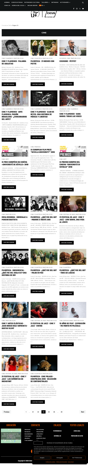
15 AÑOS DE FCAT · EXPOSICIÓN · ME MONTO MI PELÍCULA (72, 325)
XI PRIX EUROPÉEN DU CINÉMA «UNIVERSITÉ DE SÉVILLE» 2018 (15, 163)
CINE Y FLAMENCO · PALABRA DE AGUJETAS (14, 62)
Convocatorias (17, 2)
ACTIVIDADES (64, 2)
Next (82, 411)
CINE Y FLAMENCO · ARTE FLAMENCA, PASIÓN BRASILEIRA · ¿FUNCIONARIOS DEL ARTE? (14, 115)
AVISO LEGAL (77, 431)
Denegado (59, 457)
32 (38, 412)
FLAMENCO (9, 58)
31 (33, 412)
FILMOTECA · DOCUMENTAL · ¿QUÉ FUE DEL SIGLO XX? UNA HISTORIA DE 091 (14, 273)
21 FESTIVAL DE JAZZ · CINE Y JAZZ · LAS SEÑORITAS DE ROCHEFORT (14, 379)
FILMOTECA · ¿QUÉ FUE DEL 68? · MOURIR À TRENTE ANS (44, 218)
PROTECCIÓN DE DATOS (77, 436)
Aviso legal (71, 461)
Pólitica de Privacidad (61, 461)
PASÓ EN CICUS (18, 58)
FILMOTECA (38, 58)
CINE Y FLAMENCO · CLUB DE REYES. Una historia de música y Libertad (42, 114)
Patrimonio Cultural (32, 2)
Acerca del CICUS (18, 5)
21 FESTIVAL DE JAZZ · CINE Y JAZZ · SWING (43, 325)
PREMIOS (37, 147)
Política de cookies (50, 461)
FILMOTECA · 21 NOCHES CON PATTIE (42, 62)
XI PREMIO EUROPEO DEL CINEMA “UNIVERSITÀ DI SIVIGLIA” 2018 (69, 165)
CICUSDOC (62, 58)
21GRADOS (62, 109)
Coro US (7, 5)
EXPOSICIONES (68, 320)
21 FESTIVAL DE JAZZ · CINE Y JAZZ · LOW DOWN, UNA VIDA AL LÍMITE (71, 220)
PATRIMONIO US (57, 431)
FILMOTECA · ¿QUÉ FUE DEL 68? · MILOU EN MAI (44, 271)
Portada (4, 25)
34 (49, 412)
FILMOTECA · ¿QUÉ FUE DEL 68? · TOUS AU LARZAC (72, 271)
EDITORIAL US (57, 436)
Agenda (7, 2)
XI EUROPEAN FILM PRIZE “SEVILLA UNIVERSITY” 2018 (43, 151)
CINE (9, 25)
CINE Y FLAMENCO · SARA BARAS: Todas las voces (70, 115)
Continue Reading (8, 84)
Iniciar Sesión (32, 5)
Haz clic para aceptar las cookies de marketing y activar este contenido (11, 436)
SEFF (7, 159)
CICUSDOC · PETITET (67, 61)
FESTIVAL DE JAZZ (69, 214)
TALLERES (45, 2)
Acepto (42, 457)
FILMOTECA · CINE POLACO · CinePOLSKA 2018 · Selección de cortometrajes (43, 379)
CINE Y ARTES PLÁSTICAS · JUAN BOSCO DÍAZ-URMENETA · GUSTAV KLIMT (15, 326)
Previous (6, 411)
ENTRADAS (54, 2)
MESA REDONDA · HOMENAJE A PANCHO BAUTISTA (14, 218)
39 (61, 412)
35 (54, 412)
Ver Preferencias (77, 457)
